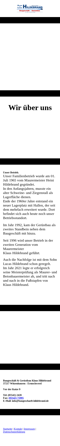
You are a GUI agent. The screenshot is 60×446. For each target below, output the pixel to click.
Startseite (7, 428)
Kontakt (18, 428)
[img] (30, 8)
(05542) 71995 (16, 398)
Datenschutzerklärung (14, 431)
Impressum (29, 428)
